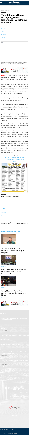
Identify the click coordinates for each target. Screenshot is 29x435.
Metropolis (7, 10)
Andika (7, 194)
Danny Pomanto (8, 196)
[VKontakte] (14, 423)
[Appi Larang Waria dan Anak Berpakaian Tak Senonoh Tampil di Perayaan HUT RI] (8, 243)
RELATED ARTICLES (5, 231)
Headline (3, 245)
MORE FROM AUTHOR (15, 231)
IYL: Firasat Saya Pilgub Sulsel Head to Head (6, 222)
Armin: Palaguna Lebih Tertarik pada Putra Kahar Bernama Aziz (22, 223)
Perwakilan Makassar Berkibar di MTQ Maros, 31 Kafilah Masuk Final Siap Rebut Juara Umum (14, 272)
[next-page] (1, 298)
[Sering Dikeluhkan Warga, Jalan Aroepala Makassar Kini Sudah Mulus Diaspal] (8, 286)
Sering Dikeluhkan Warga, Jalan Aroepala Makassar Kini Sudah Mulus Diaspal (13, 293)
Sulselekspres (5, 24)
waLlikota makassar (16, 196)
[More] (14, 39)
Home (2, 10)
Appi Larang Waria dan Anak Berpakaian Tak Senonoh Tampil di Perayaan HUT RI (12, 251)
